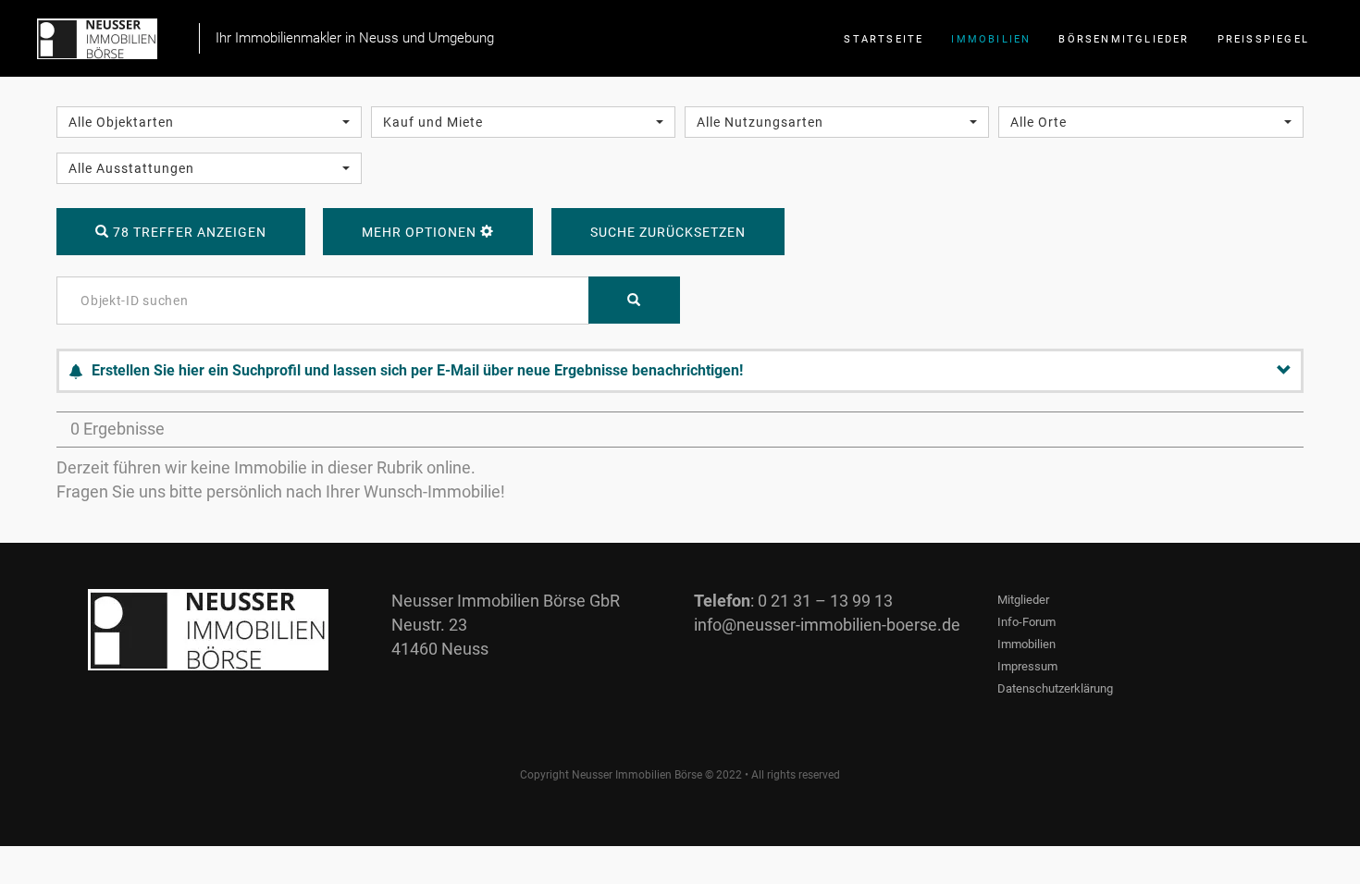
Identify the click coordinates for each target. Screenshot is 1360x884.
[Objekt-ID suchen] (634, 300)
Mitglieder (1023, 600)
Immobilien (1026, 644)
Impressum (1027, 666)
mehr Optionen (421, 232)
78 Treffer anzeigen (187, 232)
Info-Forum (1026, 622)
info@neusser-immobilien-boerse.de (827, 624)
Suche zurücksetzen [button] (668, 232)
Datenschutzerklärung (1055, 688)
